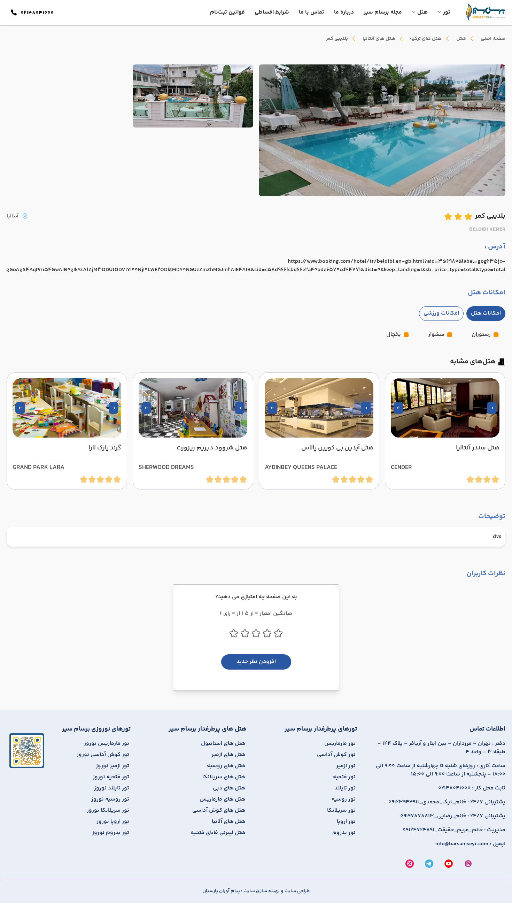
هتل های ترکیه (426, 38)
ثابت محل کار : (471, 788)
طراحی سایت (297, 891)
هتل (461, 38)
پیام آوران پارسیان (221, 891)
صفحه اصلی (493, 39)
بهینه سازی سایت (261, 891)
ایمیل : (470, 844)
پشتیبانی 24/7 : (446, 802)
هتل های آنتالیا (379, 38)
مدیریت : (454, 830)
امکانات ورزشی (441, 313)
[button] (492, 408)
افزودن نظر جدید (256, 661)
